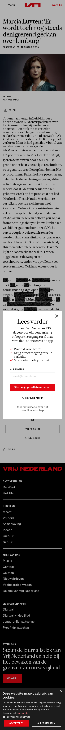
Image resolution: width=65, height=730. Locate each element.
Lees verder (23, 712)
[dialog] (32, 709)
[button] (32, 717)
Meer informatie (27, 407)
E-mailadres (17, 368)
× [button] (61, 691)
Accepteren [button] (16, 723)
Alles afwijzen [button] (46, 723)
